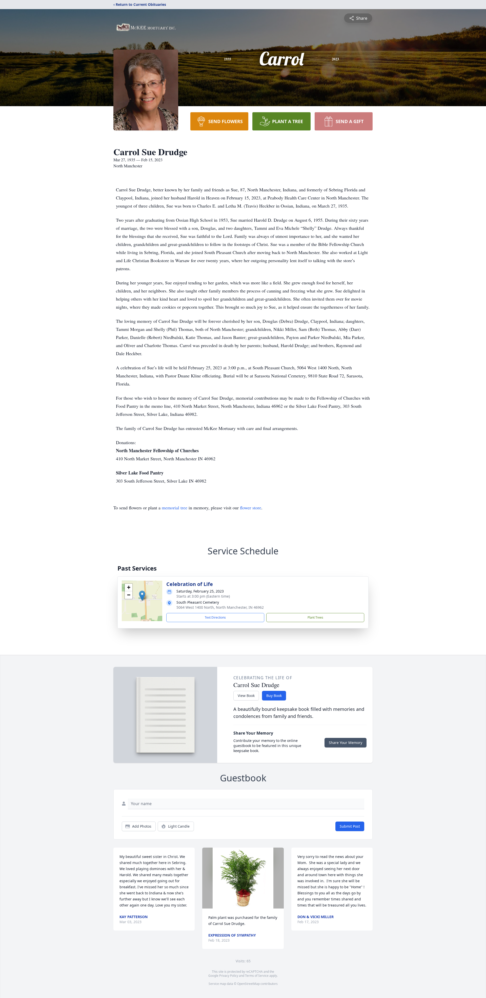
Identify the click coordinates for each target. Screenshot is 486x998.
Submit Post (350, 826)
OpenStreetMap (248, 984)
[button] (142, 596)
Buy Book (274, 695)
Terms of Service (257, 975)
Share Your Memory (345, 742)
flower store (250, 508)
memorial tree (174, 508)
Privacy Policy (228, 975)
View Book (246, 695)
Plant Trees (315, 617)
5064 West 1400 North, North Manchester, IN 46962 (220, 607)
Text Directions (215, 617)
